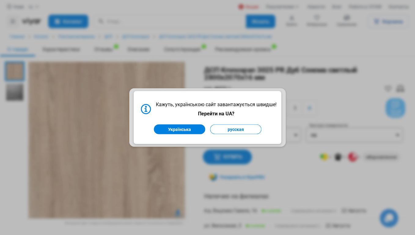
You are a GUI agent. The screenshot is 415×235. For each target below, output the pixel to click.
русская (236, 129)
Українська (179, 129)
